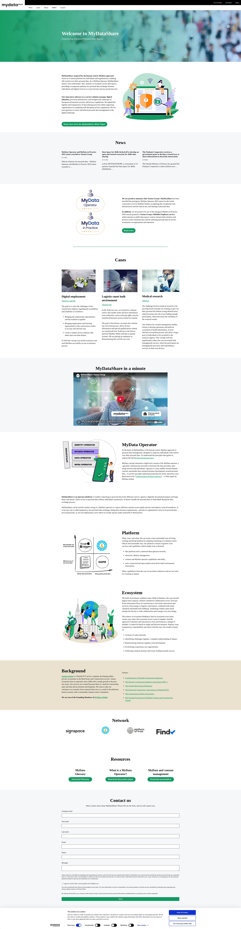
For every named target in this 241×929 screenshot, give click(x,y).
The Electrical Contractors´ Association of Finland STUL (147, 690)
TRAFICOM (106, 305)
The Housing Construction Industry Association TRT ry (146, 682)
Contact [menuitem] (62, 8)
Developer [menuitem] (229, 2)
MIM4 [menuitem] (54, 8)
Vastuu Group (67, 676)
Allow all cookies (182, 912)
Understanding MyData (145, 476)
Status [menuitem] (237, 2)
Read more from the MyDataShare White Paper (84, 124)
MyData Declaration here (144, 458)
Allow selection (182, 918)
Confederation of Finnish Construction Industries (144, 678)
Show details (141, 925)
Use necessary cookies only (182, 923)
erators (159, 476)
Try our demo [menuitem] (218, 2)
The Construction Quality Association (139, 694)
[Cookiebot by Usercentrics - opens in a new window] (55, 925)
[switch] (97, 925)
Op (155, 476)
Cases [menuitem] (38, 8)
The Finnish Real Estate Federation (138, 686)
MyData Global (101, 697)
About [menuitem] (46, 8)
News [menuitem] (30, 8)
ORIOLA (145, 301)
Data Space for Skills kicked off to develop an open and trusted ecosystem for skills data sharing (120, 154)
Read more (129, 231)
